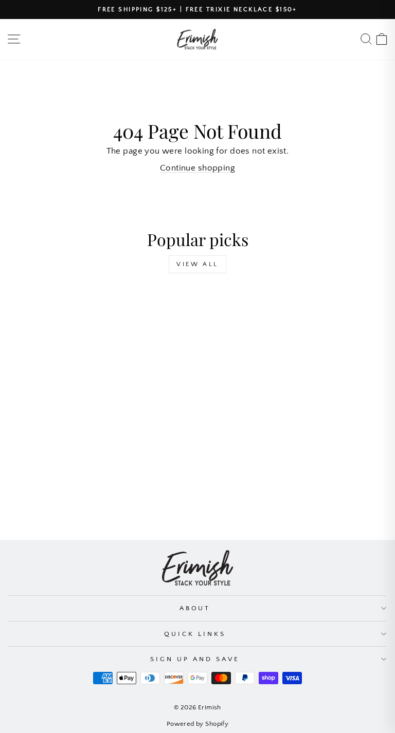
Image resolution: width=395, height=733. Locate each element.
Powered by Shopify (197, 723)
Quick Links (195, 633)
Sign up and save (195, 659)
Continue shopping (197, 168)
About (195, 608)
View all (197, 264)
